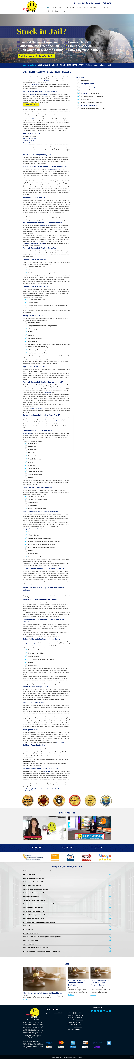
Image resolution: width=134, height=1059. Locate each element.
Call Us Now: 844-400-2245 (35, 56)
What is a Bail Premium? (30, 944)
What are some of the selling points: (33, 882)
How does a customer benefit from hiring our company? (39, 922)
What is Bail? (26, 926)
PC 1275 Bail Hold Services (88, 105)
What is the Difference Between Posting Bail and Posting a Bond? (42, 937)
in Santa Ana (41, 243)
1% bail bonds (46, 771)
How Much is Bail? (28, 929)
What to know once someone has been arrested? (37, 871)
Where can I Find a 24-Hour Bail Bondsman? (36, 948)
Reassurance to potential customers (33, 878)
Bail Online (84, 93)
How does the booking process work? (34, 915)
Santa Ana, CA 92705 (28, 140)
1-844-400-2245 (58, 1013)
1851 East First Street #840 (29, 138)
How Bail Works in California (31, 933)
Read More (25, 1000)
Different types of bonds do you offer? (34, 911)
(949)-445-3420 (77, 1013)
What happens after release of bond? (34, 918)
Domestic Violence (27, 433)
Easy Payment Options (87, 84)
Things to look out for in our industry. (34, 900)
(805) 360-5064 (76, 1029)
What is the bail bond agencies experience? (35, 889)
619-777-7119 (67, 847)
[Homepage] (33, 1013)
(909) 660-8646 (79, 1020)
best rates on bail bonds (45, 225)
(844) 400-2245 (60, 742)
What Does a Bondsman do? (31, 940)
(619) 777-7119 (77, 1024)
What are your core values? (31, 896)
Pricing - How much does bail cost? (33, 907)
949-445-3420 (44, 94)
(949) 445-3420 (26, 142)
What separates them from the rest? (33, 893)
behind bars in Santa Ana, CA (55, 169)
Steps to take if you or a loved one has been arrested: (38, 904)
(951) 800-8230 (76, 1022)
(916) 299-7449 (78, 1027)
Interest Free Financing (87, 87)
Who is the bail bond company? (32, 885)
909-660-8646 (97, 847)
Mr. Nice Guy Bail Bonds (30, 119)
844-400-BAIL (47, 80)
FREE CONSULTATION (31, 104)
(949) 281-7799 (79, 1015)
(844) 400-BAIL (48, 392)
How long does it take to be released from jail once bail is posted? (42, 951)
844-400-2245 (105, 2)
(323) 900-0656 (78, 1017)
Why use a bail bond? (29, 874)
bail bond (40, 408)
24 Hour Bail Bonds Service (34, 84)
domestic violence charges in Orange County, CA (51, 420)
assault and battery (33, 408)
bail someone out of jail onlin (32, 644)
